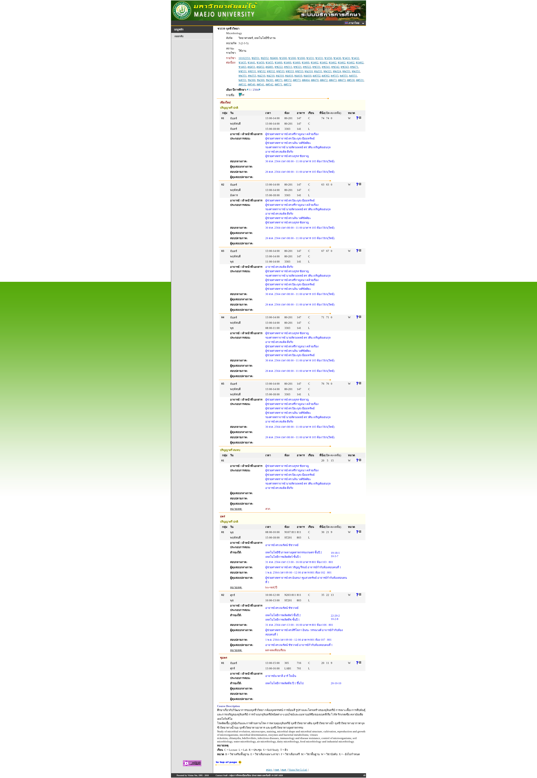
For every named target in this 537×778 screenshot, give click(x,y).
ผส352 (317, 75)
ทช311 (288, 66)
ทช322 (307, 66)
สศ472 (324, 80)
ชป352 (265, 58)
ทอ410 (289, 75)
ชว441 (251, 62)
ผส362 (326, 75)
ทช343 (345, 66)
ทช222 (279, 66)
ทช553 (299, 71)
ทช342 (335, 66)
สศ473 (333, 80)
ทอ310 (280, 75)
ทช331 (316, 66)
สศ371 (279, 80)
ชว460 (278, 62)
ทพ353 (252, 75)
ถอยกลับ (179, 36)
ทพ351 (346, 71)
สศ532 (242, 84)
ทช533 (280, 71)
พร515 (335, 75)
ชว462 (314, 62)
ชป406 (274, 58)
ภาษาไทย (354, 23)
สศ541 (260, 84)
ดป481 (269, 66)
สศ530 (351, 80)
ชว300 (283, 58)
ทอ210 (261, 75)
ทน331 (318, 71)
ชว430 (337, 58)
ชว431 (346, 58)
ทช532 (261, 71)
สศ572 (287, 84)
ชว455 (269, 62)
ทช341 (326, 66)
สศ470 (315, 80)
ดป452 (260, 66)
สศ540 (251, 84)
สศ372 (288, 80)
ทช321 (297, 66)
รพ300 (251, 80)
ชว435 (242, 62)
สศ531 (360, 80)
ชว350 (328, 58)
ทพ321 (327, 71)
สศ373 (297, 80)
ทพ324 (337, 71)
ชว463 (242, 66)
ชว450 (260, 62)
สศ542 (269, 84)
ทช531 (243, 71)
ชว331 (310, 58)
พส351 (344, 75)
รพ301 (270, 80)
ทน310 (309, 71)
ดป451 (251, 66)
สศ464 (306, 80)
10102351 (244, 58)
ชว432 (355, 58)
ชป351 (255, 58)
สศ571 (278, 84)
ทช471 (354, 66)
